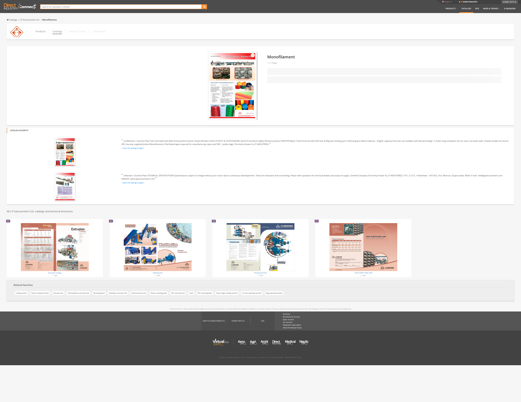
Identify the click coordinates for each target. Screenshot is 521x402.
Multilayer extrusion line (118, 293)
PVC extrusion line (178, 293)
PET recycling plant (205, 293)
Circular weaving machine (252, 293)
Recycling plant (99, 293)
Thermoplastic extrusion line (78, 293)
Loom (191, 293)
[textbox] (121, 6)
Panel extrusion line (138, 293)
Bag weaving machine (274, 293)
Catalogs (466, 8)
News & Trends (490, 8)
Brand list (286, 314)
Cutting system (21, 293)
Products (451, 8)
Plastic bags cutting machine (227, 293)
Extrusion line (58, 293)
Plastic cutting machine (40, 293)
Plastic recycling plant (159, 293)
